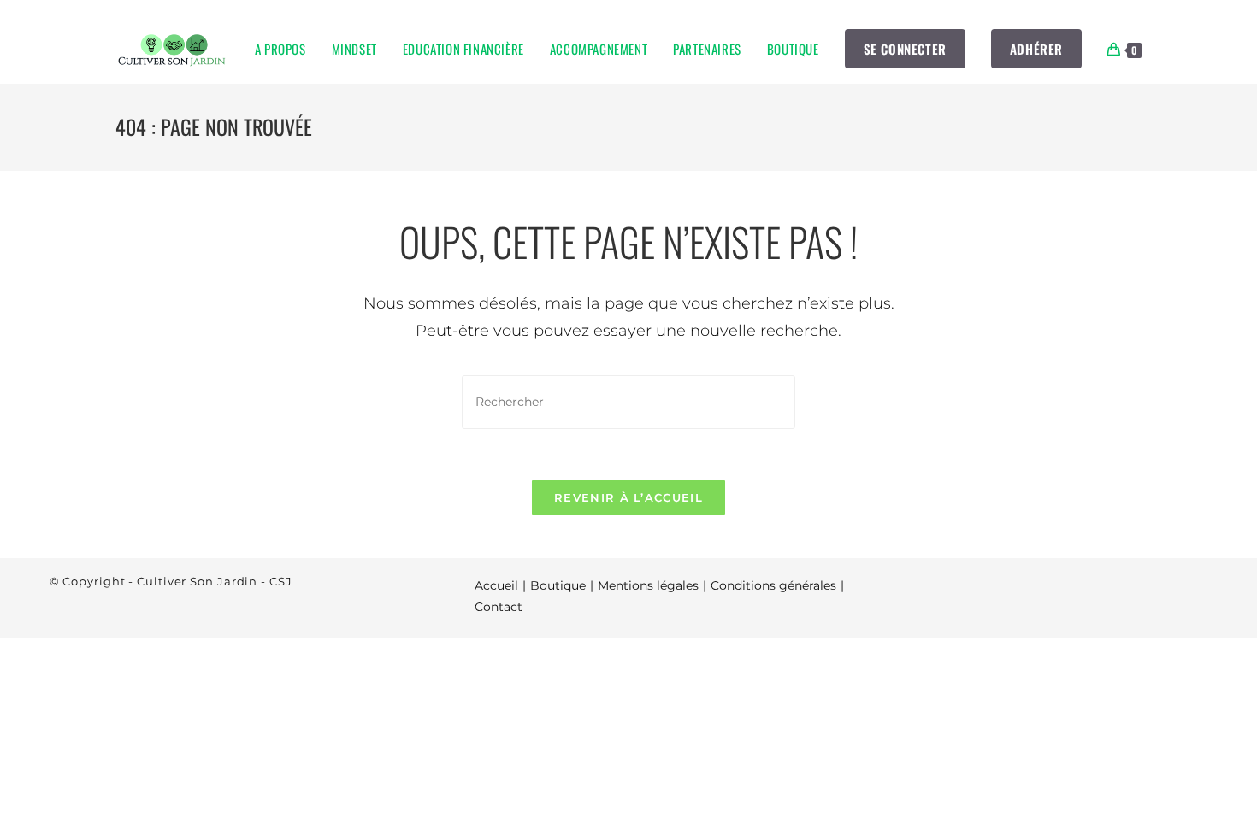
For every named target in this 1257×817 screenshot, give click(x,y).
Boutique (558, 585)
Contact (498, 606)
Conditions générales (773, 585)
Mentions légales (648, 585)
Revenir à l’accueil (628, 497)
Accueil (496, 585)
